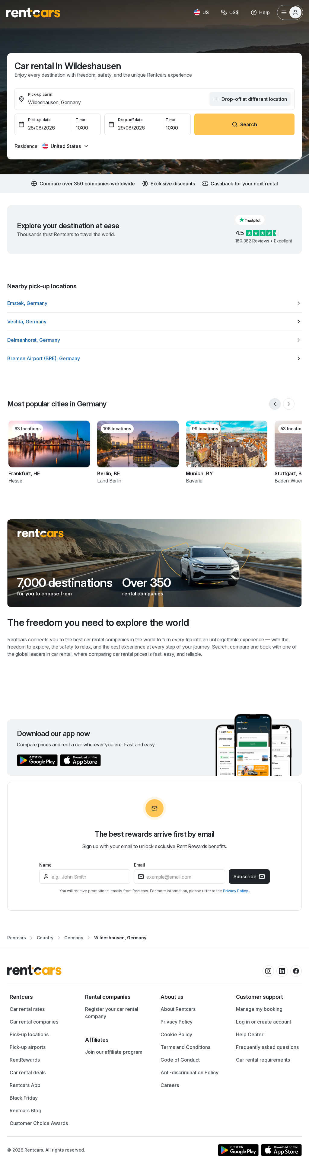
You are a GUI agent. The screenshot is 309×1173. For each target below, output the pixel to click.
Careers (170, 1085)
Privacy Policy (236, 891)
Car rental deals (28, 1072)
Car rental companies (34, 1022)
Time (80, 119)
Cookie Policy (176, 1034)
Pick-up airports (28, 1047)
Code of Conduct (180, 1060)
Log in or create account (263, 1022)
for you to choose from (44, 594)
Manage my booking (259, 1009)
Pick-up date (39, 119)
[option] (154, 303)
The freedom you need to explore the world (98, 622)
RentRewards (25, 1060)
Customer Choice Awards (39, 1123)
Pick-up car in (40, 94)
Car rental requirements (263, 1060)
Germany (73, 937)
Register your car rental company (111, 1012)
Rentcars (16, 937)
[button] (254, 220)
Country (45, 937)
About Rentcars (178, 1009)
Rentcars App (25, 1085)
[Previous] (275, 404)
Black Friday (24, 1098)
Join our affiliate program (113, 1052)
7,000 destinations (65, 582)
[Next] (289, 404)
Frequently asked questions (267, 1047)
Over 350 (146, 582)
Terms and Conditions (185, 1047)
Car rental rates (27, 1009)
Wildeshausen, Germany (120, 937)
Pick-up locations (29, 1034)
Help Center (249, 1034)
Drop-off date (130, 119)
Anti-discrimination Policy (189, 1072)
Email (139, 864)
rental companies (142, 594)
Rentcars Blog (25, 1110)
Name (45, 864)
